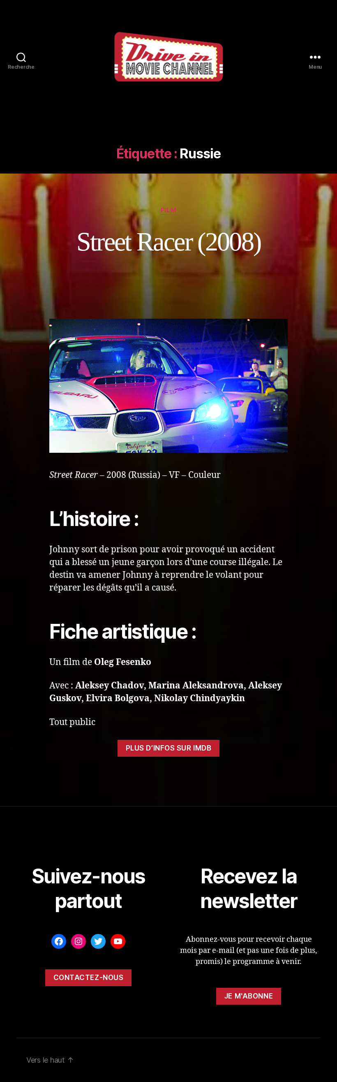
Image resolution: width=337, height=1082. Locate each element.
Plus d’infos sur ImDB (169, 748)
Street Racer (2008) (168, 241)
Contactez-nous (88, 977)
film (168, 210)
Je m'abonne (248, 996)
